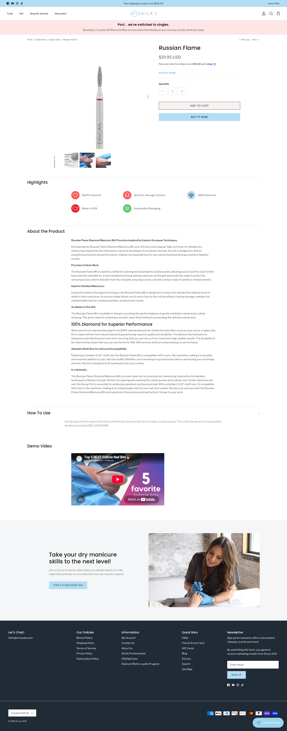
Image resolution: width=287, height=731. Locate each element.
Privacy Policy (84, 653)
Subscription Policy (87, 658)
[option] (99, 96)
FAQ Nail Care (130, 658)
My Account (129, 637)
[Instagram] (17, 3)
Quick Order (55, 39)
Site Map (187, 669)
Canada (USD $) (20, 713)
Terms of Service (86, 648)
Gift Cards (188, 648)
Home (30, 39)
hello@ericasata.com (20, 637)
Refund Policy (84, 637)
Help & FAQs (274, 3)
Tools (10, 13)
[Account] (263, 14)
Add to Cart (199, 105)
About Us (127, 648)
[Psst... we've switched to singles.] (143, 27)
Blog (184, 653)
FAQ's (185, 637)
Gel (21, 13)
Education (60, 13)
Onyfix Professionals (134, 653)
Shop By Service (39, 13)
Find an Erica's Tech (193, 643)
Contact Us (128, 643)
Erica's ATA (21, 721)
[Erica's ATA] (143, 13)
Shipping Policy (85, 643)
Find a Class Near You (68, 585)
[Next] (147, 96)
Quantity (164, 83)
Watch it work (167, 73)
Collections (41, 39)
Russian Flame (70, 39)
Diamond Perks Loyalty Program (140, 663)
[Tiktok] (22, 3)
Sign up (236, 674)
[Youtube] (12, 3)
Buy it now (199, 117)
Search (186, 663)
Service (186, 658)
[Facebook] (8, 3)
